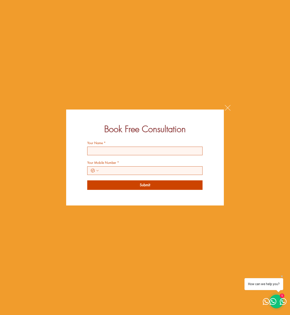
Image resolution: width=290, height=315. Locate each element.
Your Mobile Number (103, 163)
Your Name (96, 143)
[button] (227, 108)
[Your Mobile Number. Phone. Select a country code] (94, 170)
